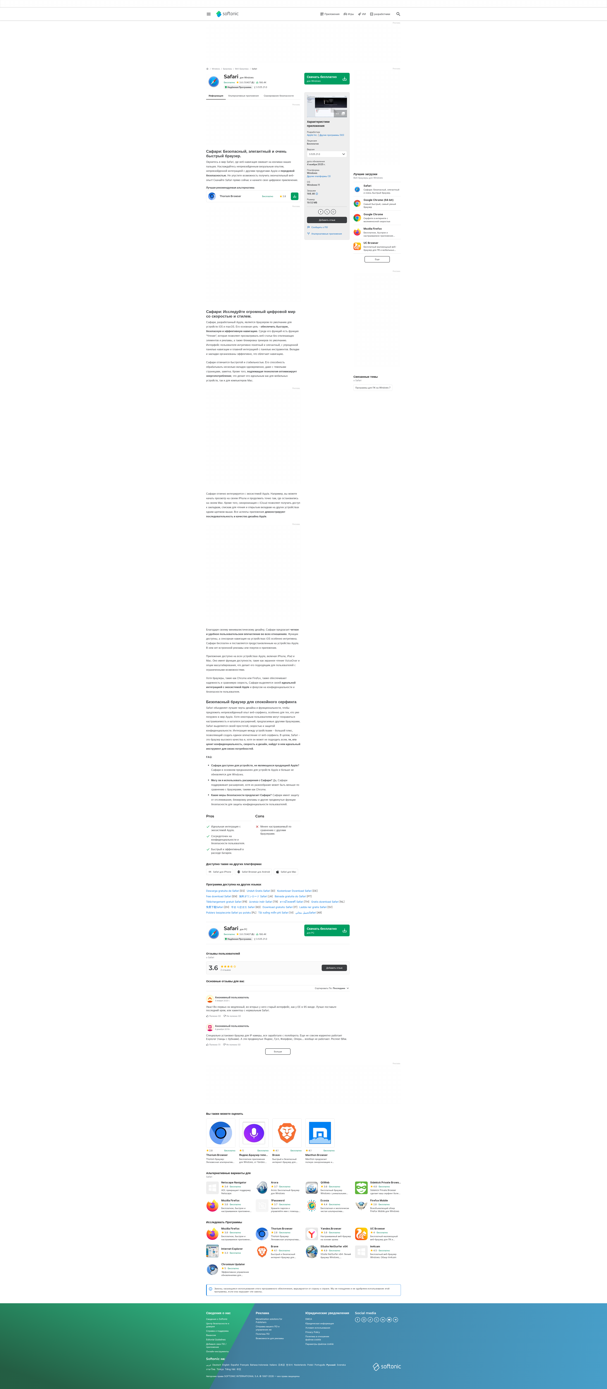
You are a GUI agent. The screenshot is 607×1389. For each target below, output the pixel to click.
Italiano (273, 1365)
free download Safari (218, 896)
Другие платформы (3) (319, 176)
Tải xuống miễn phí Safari (273, 912)
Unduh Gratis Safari (258, 890)
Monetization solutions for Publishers (269, 1320)
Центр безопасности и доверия (217, 1325)
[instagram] (363, 1319)
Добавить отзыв (327, 220)
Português (320, 1365)
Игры (351, 14)
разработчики (382, 14)
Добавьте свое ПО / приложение (216, 1345)
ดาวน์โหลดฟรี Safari (291, 901)
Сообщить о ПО (319, 227)
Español (235, 1365)
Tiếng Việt (230, 1369)
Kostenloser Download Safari (294, 890)
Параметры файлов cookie (319, 1344)
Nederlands (300, 1365)
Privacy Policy (312, 1332)
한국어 (289, 1365)
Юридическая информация (319, 1323)
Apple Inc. (312, 135)
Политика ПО (263, 1334)
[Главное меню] (208, 14)
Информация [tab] (216, 95)
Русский (331, 1365)
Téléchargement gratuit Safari (224, 901)
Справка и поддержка (217, 1330)
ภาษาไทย (210, 1369)
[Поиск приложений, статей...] (398, 14)
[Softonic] (227, 14)
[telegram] (395, 1319)
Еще (377, 259)
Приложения (332, 14)
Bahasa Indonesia (259, 1365)
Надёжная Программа (239, 87)
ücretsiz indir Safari (260, 901)
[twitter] (327, 211)
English (226, 1365)
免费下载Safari (214, 907)
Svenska (341, 1365)
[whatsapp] (333, 211)
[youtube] (389, 1319)
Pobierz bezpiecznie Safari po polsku (228, 912)
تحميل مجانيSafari (305, 912)
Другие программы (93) (331, 135)
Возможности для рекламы (270, 1338)
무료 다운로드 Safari (243, 907)
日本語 (281, 1365)
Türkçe (220, 1369)
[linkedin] (382, 1319)
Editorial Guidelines (216, 1339)
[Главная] (207, 68)
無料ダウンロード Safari (253, 896)
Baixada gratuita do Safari (290, 896)
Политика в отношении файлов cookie (317, 1338)
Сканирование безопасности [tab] (279, 95)
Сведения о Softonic (216, 1319)
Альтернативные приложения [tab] (243, 95)
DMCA (308, 1319)
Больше (278, 1051)
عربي (208, 1365)
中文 (239, 1369)
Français (244, 1365)
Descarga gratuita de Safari (222, 890)
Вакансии (211, 1335)
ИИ (364, 14)
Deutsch (216, 1365)
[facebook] (320, 211)
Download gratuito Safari (278, 907)
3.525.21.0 (314, 154)
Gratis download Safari (325, 901)
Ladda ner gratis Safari (313, 907)
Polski (310, 1365)
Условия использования (317, 1327)
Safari (239, 76)
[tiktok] (370, 1319)
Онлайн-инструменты (217, 1351)
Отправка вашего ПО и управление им (267, 1328)
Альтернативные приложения (326, 233)
